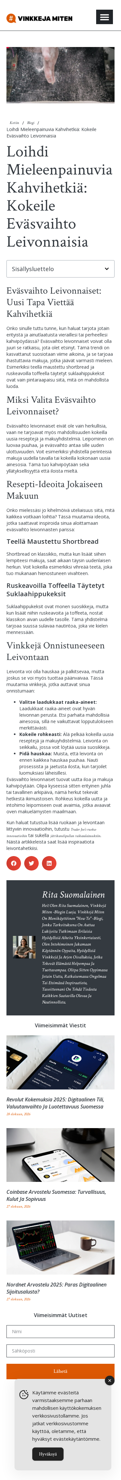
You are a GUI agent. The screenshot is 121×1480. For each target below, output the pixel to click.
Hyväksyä (48, 1454)
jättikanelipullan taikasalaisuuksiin (75, 836)
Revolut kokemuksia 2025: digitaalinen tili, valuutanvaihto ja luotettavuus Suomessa (55, 1103)
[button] (104, 17)
